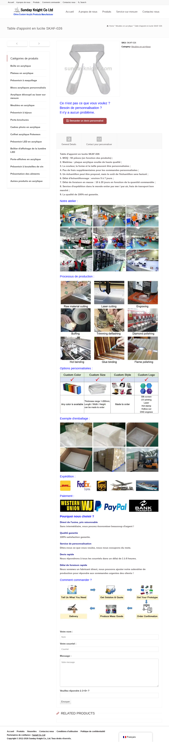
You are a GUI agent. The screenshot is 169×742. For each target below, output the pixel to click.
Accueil (11, 2)
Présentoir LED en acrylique (26, 141)
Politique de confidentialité (93, 731)
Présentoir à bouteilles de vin (26, 166)
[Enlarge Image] (88, 43)
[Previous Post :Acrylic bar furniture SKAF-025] (17, 44)
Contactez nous (69, 2)
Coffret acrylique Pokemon (25, 134)
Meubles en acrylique (141, 47)
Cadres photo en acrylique (25, 127)
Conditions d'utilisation (67, 731)
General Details (69, 144)
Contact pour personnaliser (99, 144)
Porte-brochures (19, 119)
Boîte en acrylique (20, 66)
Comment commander (51, 2)
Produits (36, 2)
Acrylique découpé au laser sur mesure (28, 96)
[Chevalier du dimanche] (33, 12)
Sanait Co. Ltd (38, 735)
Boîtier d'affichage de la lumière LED (28, 150)
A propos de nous (23, 2)
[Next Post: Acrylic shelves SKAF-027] (39, 44)
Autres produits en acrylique (26, 181)
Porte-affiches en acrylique (25, 159)
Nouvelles (32, 731)
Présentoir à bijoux (21, 112)
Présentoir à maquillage (23, 80)
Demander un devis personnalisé (86, 120)
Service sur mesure (126, 11)
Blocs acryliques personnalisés (28, 87)
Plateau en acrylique (21, 73)
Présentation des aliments (25, 173)
